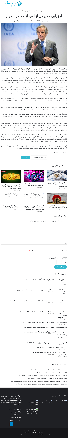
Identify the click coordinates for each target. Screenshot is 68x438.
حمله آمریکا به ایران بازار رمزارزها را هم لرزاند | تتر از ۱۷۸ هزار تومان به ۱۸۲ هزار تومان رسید (11, 186)
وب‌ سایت (64, 250)
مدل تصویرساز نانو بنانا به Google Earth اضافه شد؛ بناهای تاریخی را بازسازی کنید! (45, 327)
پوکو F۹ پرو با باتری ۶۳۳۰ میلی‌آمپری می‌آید (44, 352)
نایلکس (20, 434)
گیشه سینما (47, 434)
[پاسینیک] (13, 4)
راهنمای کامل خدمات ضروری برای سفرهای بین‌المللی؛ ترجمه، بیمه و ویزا (36, 289)
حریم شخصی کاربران (15, 420)
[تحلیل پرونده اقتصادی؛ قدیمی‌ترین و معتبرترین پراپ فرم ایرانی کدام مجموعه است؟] (57, 175)
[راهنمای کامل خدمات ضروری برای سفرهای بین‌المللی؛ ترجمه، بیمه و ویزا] (62, 294)
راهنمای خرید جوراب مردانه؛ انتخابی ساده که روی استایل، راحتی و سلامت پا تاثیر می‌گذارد (32, 300)
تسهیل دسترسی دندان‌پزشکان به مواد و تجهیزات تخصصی (41, 279)
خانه (48, 11)
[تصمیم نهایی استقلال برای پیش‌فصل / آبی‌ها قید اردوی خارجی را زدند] (11, 198)
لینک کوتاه (25, 157)
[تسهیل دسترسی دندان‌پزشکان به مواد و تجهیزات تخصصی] (62, 283)
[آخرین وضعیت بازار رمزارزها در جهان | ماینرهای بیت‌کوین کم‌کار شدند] (34, 176)
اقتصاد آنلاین (49, 21)
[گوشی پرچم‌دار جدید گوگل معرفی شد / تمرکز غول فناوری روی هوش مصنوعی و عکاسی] (62, 315)
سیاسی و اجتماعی (41, 11)
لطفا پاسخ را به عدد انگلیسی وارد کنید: (57, 258)
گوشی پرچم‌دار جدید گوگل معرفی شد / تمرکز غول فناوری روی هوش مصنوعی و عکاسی (32, 311)
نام (65, 243)
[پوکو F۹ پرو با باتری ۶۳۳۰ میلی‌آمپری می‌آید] (62, 356)
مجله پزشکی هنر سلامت (29, 434)
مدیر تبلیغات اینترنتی (16, 414)
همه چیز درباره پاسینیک (15, 409)
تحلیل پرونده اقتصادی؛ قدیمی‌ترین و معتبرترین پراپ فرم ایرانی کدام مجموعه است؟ (57, 184)
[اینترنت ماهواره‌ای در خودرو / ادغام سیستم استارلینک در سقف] (62, 336)
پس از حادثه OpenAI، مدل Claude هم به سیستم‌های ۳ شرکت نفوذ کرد (48, 347)
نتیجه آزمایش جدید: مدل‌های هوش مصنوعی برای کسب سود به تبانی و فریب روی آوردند (44, 322)
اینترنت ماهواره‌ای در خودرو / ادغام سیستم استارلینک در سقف (39, 332)
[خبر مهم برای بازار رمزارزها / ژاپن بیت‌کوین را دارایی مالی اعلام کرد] (57, 198)
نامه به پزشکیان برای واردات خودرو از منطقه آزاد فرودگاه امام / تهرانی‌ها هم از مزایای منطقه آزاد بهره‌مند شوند (34, 207)
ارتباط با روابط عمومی (15, 411)
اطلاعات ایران (39, 434)
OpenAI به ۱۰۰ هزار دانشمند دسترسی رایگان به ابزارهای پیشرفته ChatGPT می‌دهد (45, 343)
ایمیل (31, 250)
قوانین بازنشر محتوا (16, 417)
